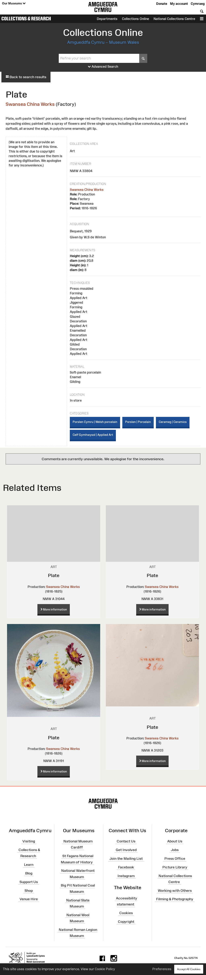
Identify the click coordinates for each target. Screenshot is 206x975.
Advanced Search (104, 66)
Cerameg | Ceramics (173, 422)
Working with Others (175, 890)
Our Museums (12, 3)
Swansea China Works (30, 104)
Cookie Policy (105, 969)
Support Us (29, 882)
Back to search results (27, 77)
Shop (29, 890)
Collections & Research (26, 19)
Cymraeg (198, 3)
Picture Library (174, 867)
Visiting (28, 841)
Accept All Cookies (188, 969)
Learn (28, 865)
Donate (161, 3)
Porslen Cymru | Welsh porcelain (95, 422)
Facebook (126, 867)
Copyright (126, 922)
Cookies (126, 913)
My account (179, 3)
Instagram (126, 876)
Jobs (175, 850)
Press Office (174, 859)
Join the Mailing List (126, 859)
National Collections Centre (174, 19)
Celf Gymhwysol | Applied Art (93, 434)
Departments (107, 19)
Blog (28, 873)
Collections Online (135, 19)
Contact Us (126, 841)
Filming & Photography (174, 899)
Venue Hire (29, 899)
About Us (174, 841)
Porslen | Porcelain (138, 422)
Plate (53, 575)
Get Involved (126, 850)
